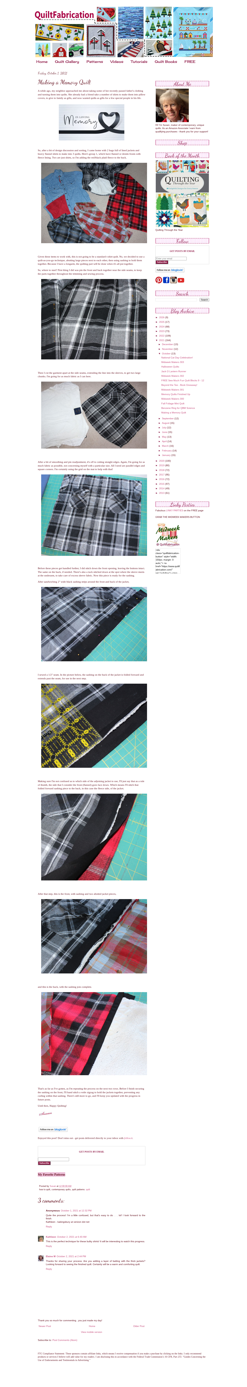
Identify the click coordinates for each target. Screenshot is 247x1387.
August (166, 423)
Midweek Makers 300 (172, 398)
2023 (162, 331)
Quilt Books (166, 61)
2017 (162, 474)
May (164, 436)
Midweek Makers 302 (172, 376)
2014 (162, 488)
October (166, 353)
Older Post (139, 1326)
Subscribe (44, 1163)
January (166, 455)
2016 (162, 479)
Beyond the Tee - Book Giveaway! (179, 385)
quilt (88, 1189)
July (164, 427)
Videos (116, 61)
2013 (162, 493)
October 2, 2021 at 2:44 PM (71, 1256)
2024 (162, 326)
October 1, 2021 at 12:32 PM (76, 1210)
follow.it (128, 1138)
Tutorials (139, 61)
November (168, 349)
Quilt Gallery (67, 61)
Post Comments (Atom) (64, 1340)
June (165, 432)
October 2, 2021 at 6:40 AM (72, 1236)
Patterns (95, 61)
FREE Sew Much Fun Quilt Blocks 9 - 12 (182, 380)
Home (42, 61)
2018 (162, 470)
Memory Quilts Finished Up (175, 394)
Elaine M (51, 1256)
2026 (162, 317)
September (168, 418)
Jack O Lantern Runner (173, 371)
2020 (162, 460)
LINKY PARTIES (174, 510)
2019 (162, 465)
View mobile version (91, 1332)
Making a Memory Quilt (173, 412)
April (164, 441)
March (165, 446)
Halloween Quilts (170, 366)
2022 (162, 335)
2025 (162, 322)
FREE (189, 61)
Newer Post (45, 1326)
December (168, 344)
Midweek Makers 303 (172, 362)
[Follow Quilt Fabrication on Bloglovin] (53, 1131)
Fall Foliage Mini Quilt (172, 403)
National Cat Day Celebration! (177, 357)
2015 (162, 484)
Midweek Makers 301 (172, 389)
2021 (162, 340)
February (167, 450)
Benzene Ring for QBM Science (178, 408)
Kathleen (51, 1236)
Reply (49, 1226)
